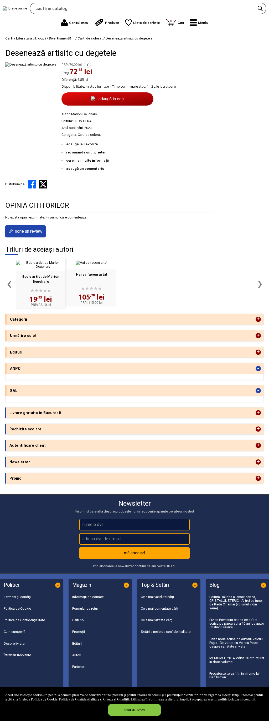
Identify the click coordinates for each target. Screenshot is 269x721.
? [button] (88, 64)
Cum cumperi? (14, 632)
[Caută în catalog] (260, 8)
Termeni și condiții (18, 597)
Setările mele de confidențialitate (165, 632)
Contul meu (78, 23)
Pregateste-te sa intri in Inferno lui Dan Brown (234, 675)
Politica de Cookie (44, 699)
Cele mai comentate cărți (159, 608)
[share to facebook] (32, 184)
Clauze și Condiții (116, 699)
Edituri (77, 643)
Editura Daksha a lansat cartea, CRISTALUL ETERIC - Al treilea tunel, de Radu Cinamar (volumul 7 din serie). (236, 602)
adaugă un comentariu (85, 169)
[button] (199, 22)
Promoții (78, 632)
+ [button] (258, 319)
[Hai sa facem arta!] (91, 263)
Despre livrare (14, 643)
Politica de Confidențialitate (79, 699)
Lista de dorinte (146, 23)
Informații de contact (88, 597)
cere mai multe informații (87, 160)
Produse (112, 23)
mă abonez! (134, 552)
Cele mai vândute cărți (157, 597)
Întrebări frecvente (17, 655)
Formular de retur (85, 608)
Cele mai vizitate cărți (157, 620)
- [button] (258, 368)
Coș (177, 22)
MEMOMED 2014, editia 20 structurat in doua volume (236, 660)
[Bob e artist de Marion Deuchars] (40, 266)
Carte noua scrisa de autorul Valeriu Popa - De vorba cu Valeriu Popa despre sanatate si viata (236, 643)
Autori (76, 655)
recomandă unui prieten (86, 152)
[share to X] (43, 184)
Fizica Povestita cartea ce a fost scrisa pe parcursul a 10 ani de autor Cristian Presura (236, 623)
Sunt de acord (134, 709)
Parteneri (78, 667)
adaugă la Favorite (82, 144)
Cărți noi (78, 620)
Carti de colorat (89, 135)
